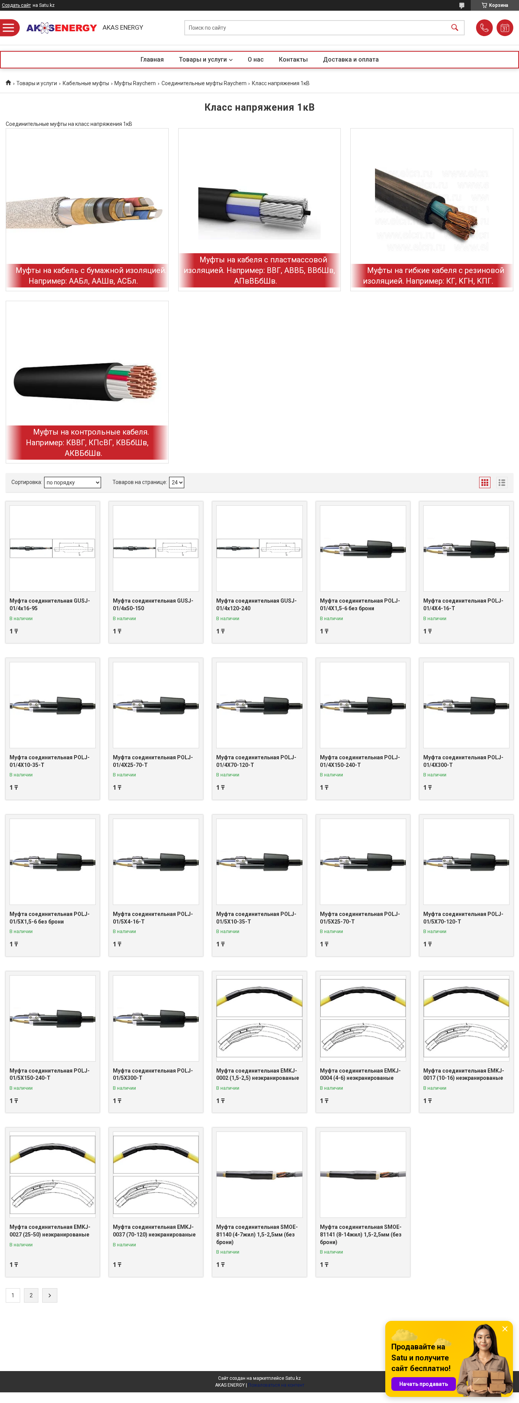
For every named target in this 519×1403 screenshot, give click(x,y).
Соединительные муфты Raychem (204, 83)
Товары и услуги (203, 59)
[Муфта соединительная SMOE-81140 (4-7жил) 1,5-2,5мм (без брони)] (259, 1175)
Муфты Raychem (135, 83)
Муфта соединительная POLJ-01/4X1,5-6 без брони (360, 604)
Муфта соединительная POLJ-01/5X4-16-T (153, 918)
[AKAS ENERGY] (59, 28)
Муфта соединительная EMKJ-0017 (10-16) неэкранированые (463, 1074)
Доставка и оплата (351, 59)
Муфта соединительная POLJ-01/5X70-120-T (463, 918)
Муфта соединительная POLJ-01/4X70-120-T (256, 761)
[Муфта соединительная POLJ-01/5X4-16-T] (156, 862)
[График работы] (505, 27)
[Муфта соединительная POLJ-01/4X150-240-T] (363, 705)
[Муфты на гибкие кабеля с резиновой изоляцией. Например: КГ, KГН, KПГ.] (431, 209)
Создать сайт (16, 5)
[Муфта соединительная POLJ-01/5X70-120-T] (466, 862)
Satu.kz (293, 1378)
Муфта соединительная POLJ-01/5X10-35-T (256, 918)
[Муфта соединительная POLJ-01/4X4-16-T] (466, 548)
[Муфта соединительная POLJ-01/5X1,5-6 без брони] (52, 862)
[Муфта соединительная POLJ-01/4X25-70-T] (156, 705)
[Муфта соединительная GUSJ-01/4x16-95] (52, 548)
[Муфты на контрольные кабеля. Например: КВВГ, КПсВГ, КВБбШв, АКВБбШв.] (87, 382)
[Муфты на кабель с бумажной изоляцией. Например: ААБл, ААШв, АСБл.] (87, 209)
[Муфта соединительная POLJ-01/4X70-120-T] (259, 705)
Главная (152, 59)
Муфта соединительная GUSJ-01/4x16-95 (49, 604)
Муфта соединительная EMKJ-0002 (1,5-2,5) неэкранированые (257, 1074)
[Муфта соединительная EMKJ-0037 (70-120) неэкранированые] (156, 1175)
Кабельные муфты (86, 83)
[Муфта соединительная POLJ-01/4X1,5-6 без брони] (363, 548)
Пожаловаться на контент (276, 1385)
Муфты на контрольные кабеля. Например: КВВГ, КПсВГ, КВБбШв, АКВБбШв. (87, 442)
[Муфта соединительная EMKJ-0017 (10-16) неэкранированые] (466, 1018)
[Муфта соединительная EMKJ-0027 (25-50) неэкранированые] (52, 1175)
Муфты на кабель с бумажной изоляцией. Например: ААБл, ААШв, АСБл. (91, 276)
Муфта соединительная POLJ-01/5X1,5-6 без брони (49, 918)
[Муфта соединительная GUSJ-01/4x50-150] (156, 548)
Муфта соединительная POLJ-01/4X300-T (463, 761)
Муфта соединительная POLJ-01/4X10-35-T (49, 761)
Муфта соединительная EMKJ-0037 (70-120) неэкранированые (154, 1231)
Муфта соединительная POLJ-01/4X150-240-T (360, 761)
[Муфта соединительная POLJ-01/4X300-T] (466, 705)
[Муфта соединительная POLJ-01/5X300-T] (156, 1018)
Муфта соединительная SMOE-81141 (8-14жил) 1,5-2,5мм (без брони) (361, 1234)
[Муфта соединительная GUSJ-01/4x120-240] (259, 548)
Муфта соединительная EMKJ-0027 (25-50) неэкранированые (49, 1231)
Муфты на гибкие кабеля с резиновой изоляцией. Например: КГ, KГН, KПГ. (433, 276)
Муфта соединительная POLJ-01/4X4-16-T (463, 604)
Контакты (293, 59)
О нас (256, 59)
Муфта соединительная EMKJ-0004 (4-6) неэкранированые (360, 1074)
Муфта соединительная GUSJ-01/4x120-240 (256, 604)
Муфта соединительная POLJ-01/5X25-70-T (360, 918)
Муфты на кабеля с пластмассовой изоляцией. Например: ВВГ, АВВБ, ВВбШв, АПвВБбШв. (259, 270)
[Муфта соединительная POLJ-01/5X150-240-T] (52, 1018)
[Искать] (455, 28)
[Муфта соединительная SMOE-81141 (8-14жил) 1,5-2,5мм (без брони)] (363, 1175)
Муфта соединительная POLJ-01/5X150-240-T (49, 1074)
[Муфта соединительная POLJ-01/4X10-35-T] (52, 705)
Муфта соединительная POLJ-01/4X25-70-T (153, 761)
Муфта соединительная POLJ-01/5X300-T (153, 1074)
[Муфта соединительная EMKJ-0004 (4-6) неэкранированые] (363, 1018)
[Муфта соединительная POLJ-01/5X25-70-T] (363, 862)
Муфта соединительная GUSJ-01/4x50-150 (153, 604)
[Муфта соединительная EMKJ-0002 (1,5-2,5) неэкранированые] (259, 1018)
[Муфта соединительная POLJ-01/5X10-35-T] (259, 862)
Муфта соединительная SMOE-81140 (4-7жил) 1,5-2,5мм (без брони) (257, 1234)
